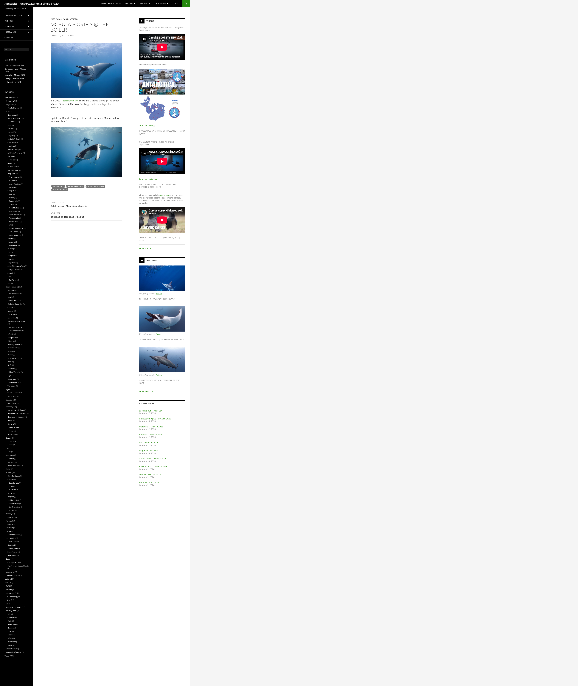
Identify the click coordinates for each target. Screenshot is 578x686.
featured (8, 579)
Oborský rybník (15, 330)
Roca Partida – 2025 (149, 482)
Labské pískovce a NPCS (17, 321)
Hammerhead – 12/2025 (150, 380)
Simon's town (13, 552)
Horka (10, 420)
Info (6, 586)
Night (8, 600)
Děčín (10, 621)
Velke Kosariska (14, 534)
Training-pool (11, 611)
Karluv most (12, 318)
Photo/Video (160, 4)
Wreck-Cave (10, 649)
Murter (10, 249)
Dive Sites (129, 4)
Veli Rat (12, 187)
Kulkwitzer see (13, 427)
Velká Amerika (13, 382)
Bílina (10, 614)
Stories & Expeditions (109, 4)
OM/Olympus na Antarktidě (152, 131)
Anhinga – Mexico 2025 (150, 434)
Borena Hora (12, 300)
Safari (59, 19)
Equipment (9, 572)
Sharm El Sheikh (14, 393)
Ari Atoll (11, 459)
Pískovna (11, 368)
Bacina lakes (12, 167)
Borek (10, 297)
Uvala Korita (14, 232)
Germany (9, 407)
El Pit (11, 486)
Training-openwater (13, 607)
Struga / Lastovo (14, 269)
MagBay (11, 496)
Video (7, 656)
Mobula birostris (75, 186)
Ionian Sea (12, 441)
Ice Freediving (11, 597)
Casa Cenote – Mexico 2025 (152, 458)
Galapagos (12, 403)
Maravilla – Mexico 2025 (151, 426)
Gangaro (11, 190)
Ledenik (11, 238)
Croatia (9, 163)
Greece (8, 438)
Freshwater (10, 593)
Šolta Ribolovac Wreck (16, 266)
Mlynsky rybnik (13, 358)
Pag (9, 252)
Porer (10, 259)
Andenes (11, 517)
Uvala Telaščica (15, 184)
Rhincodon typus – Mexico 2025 (155, 418)
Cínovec (11, 307)
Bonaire (9, 132)
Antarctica (10, 101)
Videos (150, 21)
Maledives (10, 455)
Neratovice (12, 642)
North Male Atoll (14, 465)
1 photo (159, 293)
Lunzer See (13, 122)
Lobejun (11, 431)
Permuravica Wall (15, 214)
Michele (12, 180)
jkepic (72, 35)
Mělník (10, 638)
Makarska (11, 242)
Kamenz (11, 424)
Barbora (11, 290)
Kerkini (10, 445)
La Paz (10, 493)
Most (9, 361)
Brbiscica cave (14, 177)
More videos (146, 248)
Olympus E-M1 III (60, 190)
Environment (14, 293)
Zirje (9, 283)
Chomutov (12, 617)
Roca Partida (14, 503)
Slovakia (9, 531)
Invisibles (11, 146)
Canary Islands (13, 562)
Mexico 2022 (58, 186)
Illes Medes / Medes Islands (18, 566)
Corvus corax (164, 195)
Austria (8, 111)
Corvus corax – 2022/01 (150, 237)
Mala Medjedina (15, 208)
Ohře (9, 365)
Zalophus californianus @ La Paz (67, 215)
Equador (9, 400)
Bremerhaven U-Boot (16, 410)
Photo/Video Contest (13, 652)
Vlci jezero (11, 386)
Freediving (143, 4)
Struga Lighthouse (16, 228)
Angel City (11, 135)
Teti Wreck (13, 280)
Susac (10, 273)
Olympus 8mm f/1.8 (96, 186)
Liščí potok (12, 337)
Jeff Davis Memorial (15, 153)
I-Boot (10, 194)
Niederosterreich (14, 118)
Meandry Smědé (14, 344)
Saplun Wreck (14, 221)
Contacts (176, 4)
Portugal (9, 521)
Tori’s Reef (12, 160)
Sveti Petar (13, 245)
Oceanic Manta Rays (149, 339)
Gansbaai (11, 545)
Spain (8, 559)
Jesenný (11, 311)
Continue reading (148, 125)
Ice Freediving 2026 (148, 442)
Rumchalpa (12, 379)
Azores (10, 524)
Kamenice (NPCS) (15, 327)
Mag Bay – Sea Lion (148, 450)
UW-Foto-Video (12, 575)
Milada (10, 351)
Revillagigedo (13, 500)
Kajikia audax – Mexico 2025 (153, 466)
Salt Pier (11, 156)
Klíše (9, 631)
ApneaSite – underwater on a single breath (32, 3)
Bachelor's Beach (14, 139)
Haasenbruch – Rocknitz (17, 413)
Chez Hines (12, 142)
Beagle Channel (14, 108)
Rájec (10, 375)
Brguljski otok (13, 170)
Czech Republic (12, 287)
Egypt (8, 389)
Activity (9, 589)
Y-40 (9, 451)
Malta (8, 469)
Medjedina (13, 211)
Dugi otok (11, 173)
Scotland (9, 528)
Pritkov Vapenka (14, 372)
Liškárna (11, 341)
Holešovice (12, 624)
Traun (10, 125)
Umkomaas (12, 555)
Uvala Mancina (14, 235)
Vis (9, 276)
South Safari (12, 396)
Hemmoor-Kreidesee (15, 417)
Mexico (9, 473)
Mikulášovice (13, 348)
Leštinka (11, 334)
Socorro (12, 510)
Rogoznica (12, 262)
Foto (53, 19)
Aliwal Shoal (12, 541)
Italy (7, 448)
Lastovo (11, 197)
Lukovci (12, 204)
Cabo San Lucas (14, 476)
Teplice (10, 645)
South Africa (11, 538)
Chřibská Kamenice (15, 304)
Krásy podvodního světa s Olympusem (157, 184)
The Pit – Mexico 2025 (150, 474)
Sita (10, 225)
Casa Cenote (14, 483)
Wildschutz (12, 434)
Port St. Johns (13, 548)
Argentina (10, 104)
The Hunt (143, 299)
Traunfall (11, 128)
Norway (9, 514)
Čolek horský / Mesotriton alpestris (69, 204)
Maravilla (12, 490)
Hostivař (11, 628)
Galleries (151, 260)
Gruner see (12, 115)
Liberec (10, 635)
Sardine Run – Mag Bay (150, 410)
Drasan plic (13, 201)
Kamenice (11, 314)
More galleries (148, 391)
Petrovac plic (14, 218)
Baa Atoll (11, 462)
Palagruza (11, 256)
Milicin (10, 355)
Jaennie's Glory (13, 149)
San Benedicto (70, 19)
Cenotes (11, 479)
